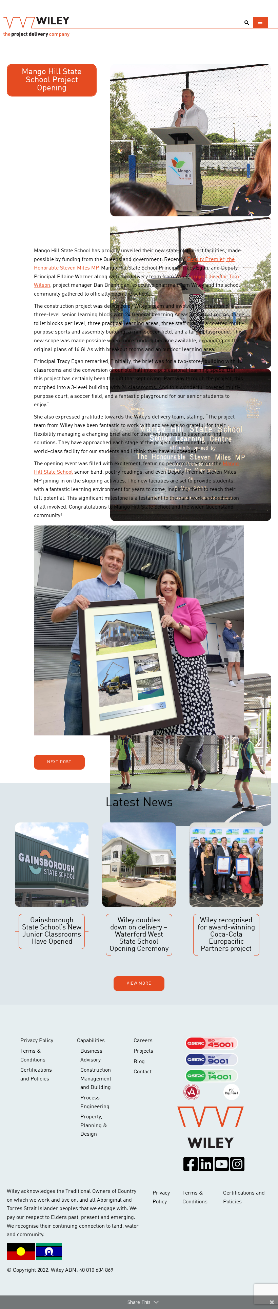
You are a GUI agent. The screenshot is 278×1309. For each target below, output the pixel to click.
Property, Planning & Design (93, 1125)
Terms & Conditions (32, 1056)
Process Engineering (95, 1102)
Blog (139, 1062)
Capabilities (91, 1041)
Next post (59, 762)
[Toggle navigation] (260, 22)
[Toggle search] (246, 23)
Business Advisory (91, 1056)
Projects (143, 1051)
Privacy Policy (36, 1041)
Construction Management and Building (95, 1079)
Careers (143, 1041)
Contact (143, 1072)
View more (139, 984)
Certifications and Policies (36, 1075)
